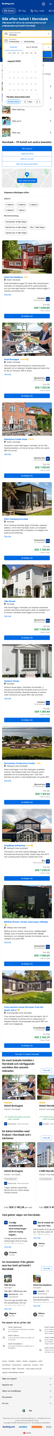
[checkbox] (35, 66)
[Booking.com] (8, 4)
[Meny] (50, 4)
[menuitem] (9, 11)
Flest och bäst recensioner (27, 164)
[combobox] (27, 35)
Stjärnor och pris (27, 159)
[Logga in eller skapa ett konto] (43, 4)
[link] (9, 204)
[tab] (14, 47)
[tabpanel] (23, 78)
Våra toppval (27, 148)
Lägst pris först (27, 154)
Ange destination (15, 33)
